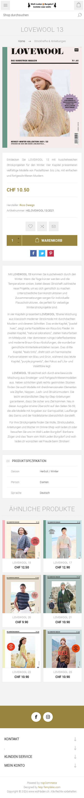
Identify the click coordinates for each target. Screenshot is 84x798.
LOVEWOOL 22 (21, 672)
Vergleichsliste (42, 226)
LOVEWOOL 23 (62, 672)
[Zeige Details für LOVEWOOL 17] (62, 539)
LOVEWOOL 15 (21, 562)
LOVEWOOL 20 (21, 617)
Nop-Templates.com (49, 787)
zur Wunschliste (30, 226)
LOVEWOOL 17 (62, 562)
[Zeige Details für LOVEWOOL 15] (21, 539)
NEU (62, 653)
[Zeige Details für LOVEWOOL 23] (62, 649)
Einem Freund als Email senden (54, 226)
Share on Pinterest (50, 253)
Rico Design (27, 205)
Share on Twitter (42, 253)
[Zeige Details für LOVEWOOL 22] (21, 649)
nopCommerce (48, 782)
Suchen (79, 15)
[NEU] (62, 633)
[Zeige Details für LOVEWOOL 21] (62, 594)
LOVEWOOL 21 (62, 617)
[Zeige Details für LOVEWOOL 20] (21, 594)
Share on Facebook (33, 253)
